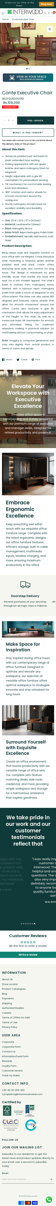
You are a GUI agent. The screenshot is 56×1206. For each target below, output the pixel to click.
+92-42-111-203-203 (13, 1090)
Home (5, 19)
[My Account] (49, 13)
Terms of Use (9, 1022)
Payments (8, 998)
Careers (6, 1012)
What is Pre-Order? (28, 132)
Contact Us (8, 1051)
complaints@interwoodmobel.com (22, 1094)
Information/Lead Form (15, 1056)
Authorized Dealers (13, 1008)
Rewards (7, 1061)
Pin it (37, 359)
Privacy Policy (9, 1027)
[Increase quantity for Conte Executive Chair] (13, 120)
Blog (4, 993)
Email (5, 1173)
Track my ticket (11, 1075)
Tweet (24, 359)
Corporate (8, 1042)
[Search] (45, 13)
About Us (7, 979)
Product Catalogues (14, 988)
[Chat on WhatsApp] (49, 1199)
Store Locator (10, 984)
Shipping (7, 1003)
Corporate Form (11, 1046)
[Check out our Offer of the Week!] (28, 4)
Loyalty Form (9, 1065)
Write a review (28, 955)
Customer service (12, 1070)
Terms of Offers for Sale (16, 1017)
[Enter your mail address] (51, 1179)
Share (9, 359)
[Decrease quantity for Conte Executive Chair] (4, 120)
